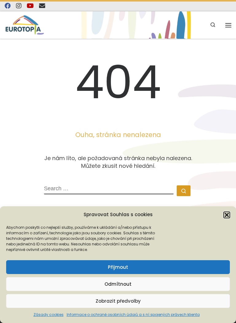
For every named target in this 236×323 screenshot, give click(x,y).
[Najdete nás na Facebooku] (8, 6)
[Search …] (184, 190)
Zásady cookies (48, 314)
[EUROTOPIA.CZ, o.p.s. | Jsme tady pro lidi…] (25, 25)
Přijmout (118, 267)
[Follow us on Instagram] (19, 6)
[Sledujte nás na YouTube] (30, 6)
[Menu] (228, 25)
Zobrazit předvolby (118, 301)
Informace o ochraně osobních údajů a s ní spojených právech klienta (133, 314)
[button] (227, 215)
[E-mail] (42, 6)
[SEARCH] (109, 190)
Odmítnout (118, 284)
